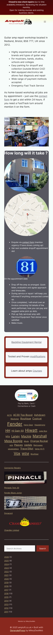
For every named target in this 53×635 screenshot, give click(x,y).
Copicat (37, 418)
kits (8, 436)
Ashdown (39, 414)
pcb (11, 445)
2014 (6, 601)
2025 (6, 561)
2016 (6, 593)
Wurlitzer (35, 454)
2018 (6, 586)
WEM (25, 453)
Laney (15, 436)
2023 (6, 568)
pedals (28, 444)
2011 (6, 612)
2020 (6, 579)
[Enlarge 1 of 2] (45, 162)
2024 (6, 564)
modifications (37, 356)
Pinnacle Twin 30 (11, 488)
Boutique (25, 418)
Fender (14, 424)
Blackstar (15, 419)
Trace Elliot (26, 448)
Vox (17, 453)
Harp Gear (28, 425)
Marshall (40, 436)
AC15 (9, 415)
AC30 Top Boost (23, 414)
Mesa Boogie (13, 441)
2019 (6, 582)
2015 (6, 597)
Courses (37, 370)
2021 (6, 575)
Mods (26, 441)
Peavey (18, 444)
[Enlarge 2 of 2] (45, 196)
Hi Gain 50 (18, 430)
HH (7, 430)
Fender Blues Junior (13, 493)
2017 (6, 590)
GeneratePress (17, 630)
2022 (6, 571)
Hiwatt (31, 430)
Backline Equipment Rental (26, 342)
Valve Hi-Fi (39, 449)
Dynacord (8, 513)
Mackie (26, 436)
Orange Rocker (39, 441)
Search (42, 548)
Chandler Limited (11, 530)
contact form (28, 242)
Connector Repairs (12, 468)
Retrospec (38, 445)
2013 (6, 604)
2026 (6, 557)
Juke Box (43, 431)
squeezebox (13, 449)
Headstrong (39, 425)
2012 (6, 608)
